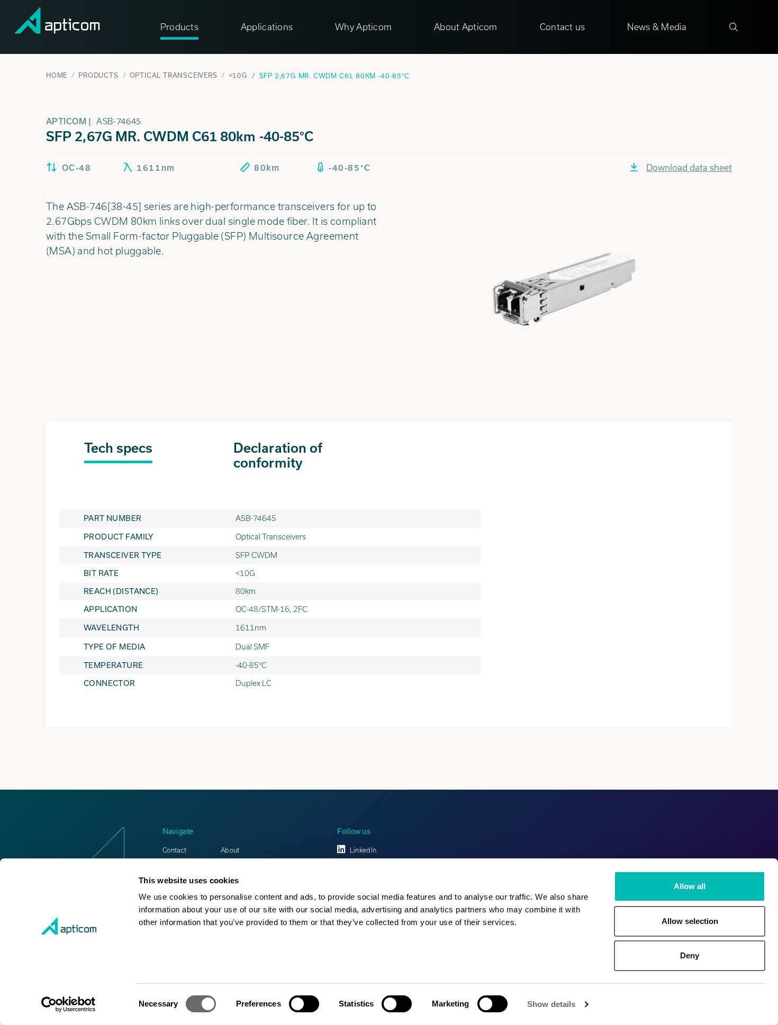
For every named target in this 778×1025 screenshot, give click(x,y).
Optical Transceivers (174, 75)
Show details (551, 1004)
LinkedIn (363, 850)
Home (56, 75)
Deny (689, 955)
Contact (174, 850)
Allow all (689, 886)
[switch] (304, 1003)
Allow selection (690, 921)
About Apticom (465, 27)
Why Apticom (363, 27)
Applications (267, 27)
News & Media (656, 27)
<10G (238, 75)
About (230, 850)
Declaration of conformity (277, 455)
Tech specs (118, 448)
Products (179, 27)
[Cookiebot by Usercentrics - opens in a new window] (68, 1004)
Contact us (562, 27)
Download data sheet (689, 167)
